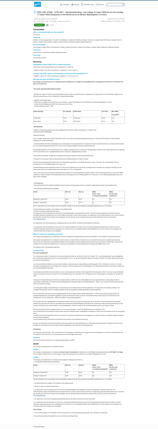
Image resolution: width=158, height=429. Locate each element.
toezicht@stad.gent (39, 219)
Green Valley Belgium (39, 426)
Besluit (52, 25)
